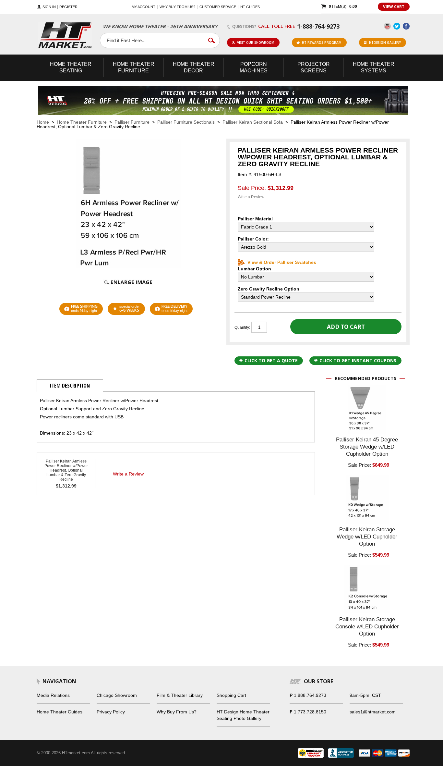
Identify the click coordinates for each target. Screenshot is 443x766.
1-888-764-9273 (318, 26)
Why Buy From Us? (177, 711)
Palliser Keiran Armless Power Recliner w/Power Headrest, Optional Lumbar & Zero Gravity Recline (66, 470)
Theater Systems (373, 67)
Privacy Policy (111, 711)
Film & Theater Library (180, 695)
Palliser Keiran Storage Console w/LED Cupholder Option (367, 626)
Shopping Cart (231, 695)
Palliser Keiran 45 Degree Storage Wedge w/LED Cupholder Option (367, 447)
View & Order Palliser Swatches (281, 262)
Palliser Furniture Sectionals (186, 122)
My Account (143, 7)
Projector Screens (313, 67)
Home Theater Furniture (82, 122)
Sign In (49, 7)
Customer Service (217, 7)
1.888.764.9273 (310, 695)
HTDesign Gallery (385, 42)
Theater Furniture (133, 67)
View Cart (393, 6)
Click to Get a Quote (271, 360)
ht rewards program (321, 42)
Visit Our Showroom (255, 42)
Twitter (396, 26)
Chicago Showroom (117, 695)
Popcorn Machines (254, 67)
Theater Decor (193, 67)
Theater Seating (70, 67)
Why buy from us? (177, 7)
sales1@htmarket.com (373, 711)
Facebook (406, 26)
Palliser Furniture (132, 122)
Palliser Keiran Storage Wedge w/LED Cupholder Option (367, 536)
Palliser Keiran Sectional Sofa (252, 122)
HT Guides (250, 7)
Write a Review (251, 197)
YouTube (387, 26)
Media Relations (53, 695)
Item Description (70, 385)
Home (43, 122)
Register (68, 7)
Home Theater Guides (59, 711)
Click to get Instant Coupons (357, 360)
